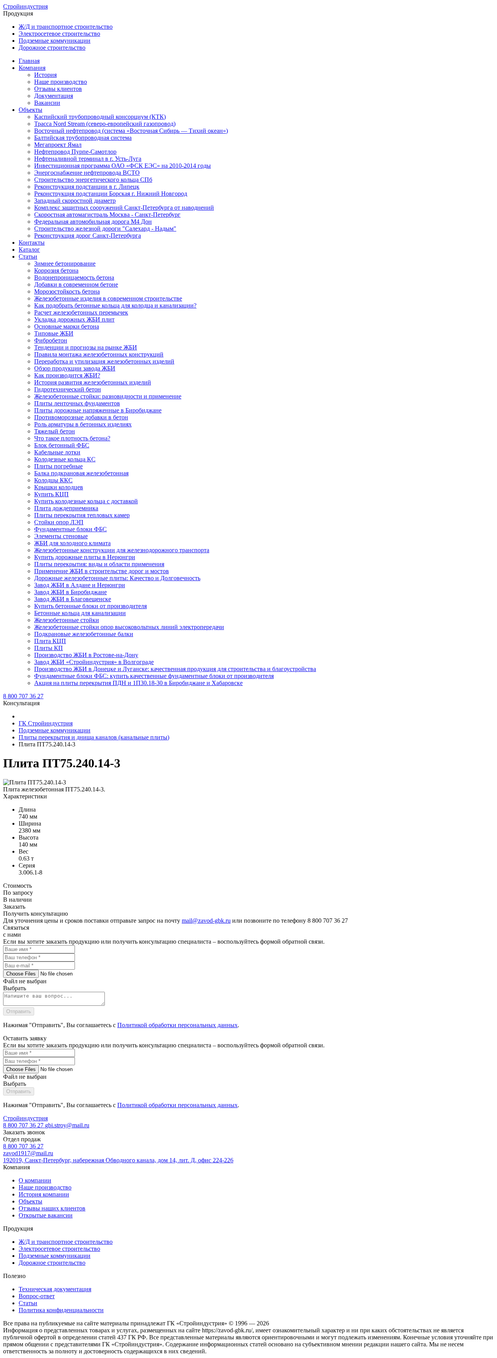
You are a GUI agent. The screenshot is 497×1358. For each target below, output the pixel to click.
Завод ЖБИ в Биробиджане (70, 592)
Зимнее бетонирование (65, 263)
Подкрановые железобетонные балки (83, 634)
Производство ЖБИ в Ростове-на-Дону (86, 655)
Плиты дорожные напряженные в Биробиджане (98, 410)
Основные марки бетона (66, 326)
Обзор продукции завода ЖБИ (74, 368)
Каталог (29, 249)
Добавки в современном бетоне (76, 284)
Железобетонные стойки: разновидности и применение (107, 396)
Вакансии (47, 102)
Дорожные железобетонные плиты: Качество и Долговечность (117, 578)
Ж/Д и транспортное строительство (66, 26)
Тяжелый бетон (54, 431)
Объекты (30, 109)
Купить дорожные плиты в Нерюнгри (84, 557)
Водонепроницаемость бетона (74, 277)
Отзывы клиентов (58, 88)
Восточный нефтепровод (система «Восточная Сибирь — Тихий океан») (131, 130)
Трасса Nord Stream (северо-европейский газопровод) (105, 123)
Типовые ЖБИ (53, 333)
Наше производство (60, 81)
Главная (29, 60)
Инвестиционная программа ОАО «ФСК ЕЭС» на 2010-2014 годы (122, 165)
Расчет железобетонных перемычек (81, 312)
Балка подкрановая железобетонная (81, 473)
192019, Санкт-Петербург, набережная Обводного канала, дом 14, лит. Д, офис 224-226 (118, 1160)
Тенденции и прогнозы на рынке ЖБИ (85, 347)
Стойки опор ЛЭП (58, 522)
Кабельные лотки (57, 452)
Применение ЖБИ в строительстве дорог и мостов (101, 571)
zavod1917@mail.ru (28, 1153)
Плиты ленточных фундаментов (77, 403)
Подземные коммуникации (54, 40)
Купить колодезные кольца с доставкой (86, 501)
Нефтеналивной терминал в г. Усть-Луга (87, 158)
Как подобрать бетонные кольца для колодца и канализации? (115, 305)
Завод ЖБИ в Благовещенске (72, 599)
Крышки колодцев (58, 487)
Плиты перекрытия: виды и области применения (99, 564)
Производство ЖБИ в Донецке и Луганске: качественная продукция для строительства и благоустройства (175, 669)
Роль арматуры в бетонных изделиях (83, 424)
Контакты (32, 242)
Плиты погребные (58, 466)
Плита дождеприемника (66, 508)
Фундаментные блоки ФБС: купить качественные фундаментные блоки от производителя (154, 676)
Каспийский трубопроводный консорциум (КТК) (100, 116)
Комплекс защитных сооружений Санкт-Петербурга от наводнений (124, 207)
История (45, 74)
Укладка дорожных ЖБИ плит (74, 319)
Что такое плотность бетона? (72, 438)
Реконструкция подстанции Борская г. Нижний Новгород (110, 193)
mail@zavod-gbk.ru (206, 920)
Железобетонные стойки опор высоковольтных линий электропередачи (129, 627)
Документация (53, 95)
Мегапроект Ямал (58, 144)
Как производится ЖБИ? (67, 375)
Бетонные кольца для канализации (80, 613)
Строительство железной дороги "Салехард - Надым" (105, 228)
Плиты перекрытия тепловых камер (82, 515)
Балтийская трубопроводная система (83, 137)
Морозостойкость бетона (67, 291)
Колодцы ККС (53, 480)
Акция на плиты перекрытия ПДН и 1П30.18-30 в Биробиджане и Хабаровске (138, 683)
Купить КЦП (51, 494)
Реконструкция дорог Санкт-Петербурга (87, 235)
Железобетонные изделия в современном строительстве (108, 298)
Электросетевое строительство (59, 33)
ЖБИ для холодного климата (72, 543)
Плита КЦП (50, 641)
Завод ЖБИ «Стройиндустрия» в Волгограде (94, 662)
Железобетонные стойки (66, 620)
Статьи (28, 256)
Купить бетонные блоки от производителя (90, 606)
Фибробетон (50, 340)
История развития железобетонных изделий (92, 382)
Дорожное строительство (52, 47)
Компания (32, 67)
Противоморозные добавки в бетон (81, 417)
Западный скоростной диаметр (75, 200)
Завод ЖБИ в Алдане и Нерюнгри (79, 585)
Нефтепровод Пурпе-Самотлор (75, 151)
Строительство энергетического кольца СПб (93, 179)
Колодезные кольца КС (65, 459)
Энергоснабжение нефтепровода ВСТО (87, 172)
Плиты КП (48, 648)
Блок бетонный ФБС (61, 445)
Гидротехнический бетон (67, 389)
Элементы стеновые (61, 536)
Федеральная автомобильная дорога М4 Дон (93, 221)
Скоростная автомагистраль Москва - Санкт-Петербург (107, 214)
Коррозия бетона (56, 270)
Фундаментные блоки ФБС (70, 529)
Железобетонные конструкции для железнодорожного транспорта (121, 550)
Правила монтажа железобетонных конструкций (98, 354)
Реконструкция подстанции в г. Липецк (86, 186)
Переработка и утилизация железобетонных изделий (104, 361)
